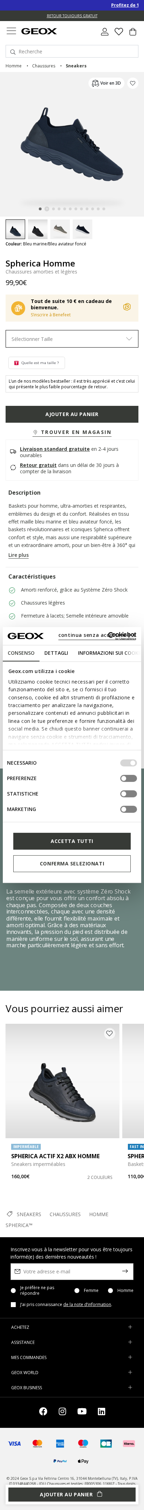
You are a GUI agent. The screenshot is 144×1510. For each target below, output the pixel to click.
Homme (125, 1290)
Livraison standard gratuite (55, 449)
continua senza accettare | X (97, 635)
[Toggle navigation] (11, 32)
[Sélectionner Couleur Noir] (38, 229)
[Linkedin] (101, 1412)
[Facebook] (43, 1412)
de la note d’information (87, 1304)
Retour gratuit (38, 465)
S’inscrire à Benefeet (51, 315)
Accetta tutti (72, 841)
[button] (72, 432)
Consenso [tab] (21, 653)
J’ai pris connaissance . (66, 1304)
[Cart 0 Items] (132, 34)
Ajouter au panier (72, 414)
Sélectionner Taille (32, 339)
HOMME (98, 1214)
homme (14, 66)
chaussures (43, 66)
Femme (91, 1290)
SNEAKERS (29, 1214)
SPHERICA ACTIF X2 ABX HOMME (55, 1156)
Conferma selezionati (72, 863)
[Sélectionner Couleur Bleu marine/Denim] (82, 229)
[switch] (128, 778)
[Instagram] (62, 1412)
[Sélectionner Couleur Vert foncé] (60, 229)
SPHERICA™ (19, 1225)
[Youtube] (82, 1412)
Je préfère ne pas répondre (37, 1290)
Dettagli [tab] (56, 653)
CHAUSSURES (65, 1214)
